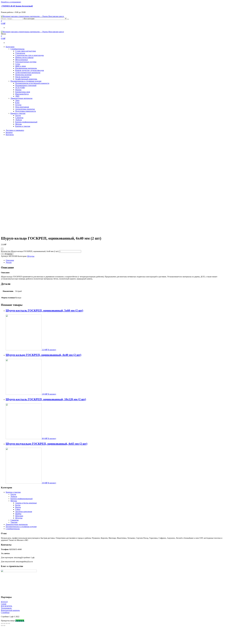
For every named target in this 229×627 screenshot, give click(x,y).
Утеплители (20, 53)
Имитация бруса (22, 94)
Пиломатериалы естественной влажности (32, 83)
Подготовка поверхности (25, 111)
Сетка (17, 64)
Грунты (18, 105)
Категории (10, 47)
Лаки (17, 100)
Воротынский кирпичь (10, 610)
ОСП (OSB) (20, 88)
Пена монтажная (22, 107)
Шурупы (30, 256)
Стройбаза (5, 612)
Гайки (17, 509)
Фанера (18, 90)
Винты (18, 507)
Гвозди (18, 115)
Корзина (9, 132)
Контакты (10, 135)
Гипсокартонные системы (25, 62)
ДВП (17, 96)
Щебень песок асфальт (24, 57)
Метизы (18, 124)
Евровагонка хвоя (22, 92)
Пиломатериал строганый (25, 85)
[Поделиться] (4, 623)
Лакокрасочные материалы (21, 98)
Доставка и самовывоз (15, 130)
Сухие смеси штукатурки (25, 51)
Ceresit (3, 604)
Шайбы (18, 514)
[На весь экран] (7, 623)
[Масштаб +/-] (9, 623)
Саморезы (19, 118)
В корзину (8, 254)
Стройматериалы (17, 49)
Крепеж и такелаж (17, 113)
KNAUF (4, 602)
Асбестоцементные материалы (27, 72)
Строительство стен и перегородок (29, 55)
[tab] (117, 260)
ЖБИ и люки (20, 66)
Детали (9, 262)
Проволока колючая (23, 75)
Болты (17, 505)
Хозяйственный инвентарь (26, 79)
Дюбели (18, 120)
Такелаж (13, 522)
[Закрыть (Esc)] (2, 623)
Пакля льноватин (22, 77)
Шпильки (19, 516)
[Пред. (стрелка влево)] (2, 625)
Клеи (17, 103)
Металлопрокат (21, 60)
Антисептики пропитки (25, 109)
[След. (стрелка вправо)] (4, 625)
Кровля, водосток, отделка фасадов (29, 70)
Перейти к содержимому (11, 2)
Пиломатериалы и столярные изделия (25, 81)
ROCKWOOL (6, 606)
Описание (10, 260)
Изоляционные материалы (26, 68)
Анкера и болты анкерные (26, 503)
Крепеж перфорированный (26, 122)
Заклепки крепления (23, 512)
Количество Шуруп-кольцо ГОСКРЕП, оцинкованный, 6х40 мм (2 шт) (30, 251)
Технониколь (6, 608)
